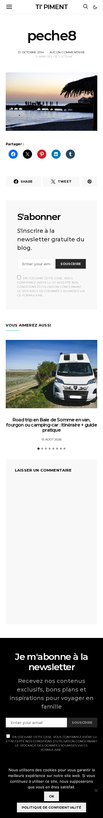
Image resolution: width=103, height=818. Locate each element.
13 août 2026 (51, 439)
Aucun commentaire (67, 52)
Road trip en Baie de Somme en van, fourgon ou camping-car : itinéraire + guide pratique (51, 425)
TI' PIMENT (51, 7)
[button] (95, 7)
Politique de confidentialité (52, 807)
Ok (51, 796)
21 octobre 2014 (31, 52)
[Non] (96, 790)
